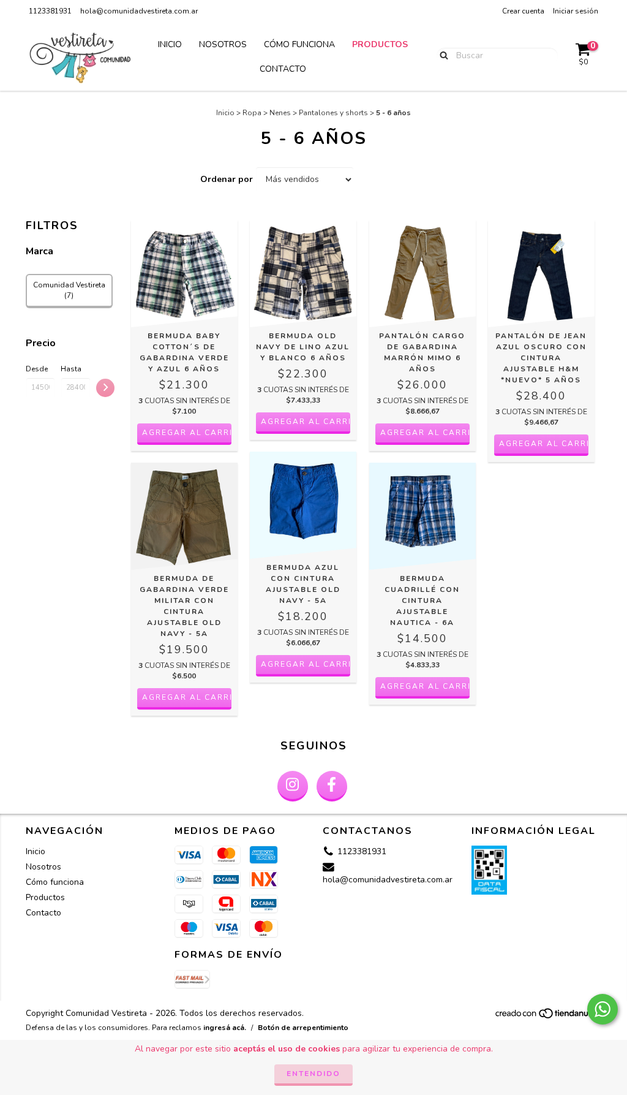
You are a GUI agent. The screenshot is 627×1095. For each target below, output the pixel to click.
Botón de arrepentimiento (303, 1027)
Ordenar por (226, 179)
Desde (37, 369)
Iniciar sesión (575, 11)
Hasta (71, 369)
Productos (380, 44)
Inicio (170, 44)
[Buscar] (441, 55)
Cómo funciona (299, 44)
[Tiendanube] (547, 1017)
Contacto (283, 69)
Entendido (313, 1073)
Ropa (251, 113)
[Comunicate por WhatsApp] (602, 1009)
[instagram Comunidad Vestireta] (292, 786)
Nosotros (223, 44)
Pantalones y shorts (333, 113)
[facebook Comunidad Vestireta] (332, 786)
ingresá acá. (224, 1027)
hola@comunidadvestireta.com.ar (139, 11)
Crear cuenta (523, 11)
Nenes (280, 113)
